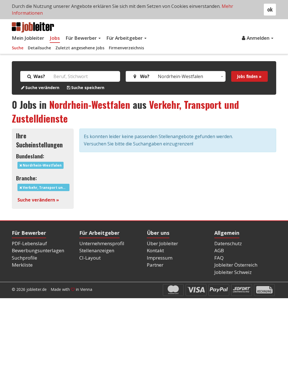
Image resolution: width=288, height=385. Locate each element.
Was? (38, 76)
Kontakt (155, 250)
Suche (17, 47)
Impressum (159, 258)
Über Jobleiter (162, 243)
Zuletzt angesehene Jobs (79, 47)
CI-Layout (90, 258)
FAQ (219, 258)
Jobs (55, 38)
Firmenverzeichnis (126, 47)
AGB (219, 250)
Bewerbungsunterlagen (38, 250)
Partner (155, 265)
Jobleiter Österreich (235, 265)
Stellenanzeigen (96, 250)
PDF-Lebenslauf (29, 243)
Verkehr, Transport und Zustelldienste (45, 187)
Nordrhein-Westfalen (89, 104)
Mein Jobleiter (28, 38)
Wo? (143, 76)
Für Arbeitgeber (125, 38)
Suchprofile (24, 258)
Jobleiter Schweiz (233, 272)
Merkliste (22, 265)
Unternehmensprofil (101, 243)
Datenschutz (228, 243)
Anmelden (259, 38)
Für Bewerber (82, 38)
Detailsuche (39, 47)
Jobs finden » (249, 76)
